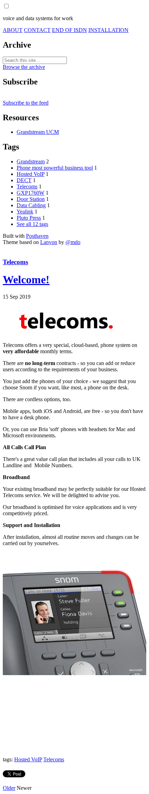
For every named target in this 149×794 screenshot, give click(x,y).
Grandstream (31, 161)
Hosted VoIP (30, 174)
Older (9, 788)
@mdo (72, 242)
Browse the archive (24, 67)
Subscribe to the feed (26, 103)
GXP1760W (30, 193)
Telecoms (27, 186)
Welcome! (26, 279)
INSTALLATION (108, 30)
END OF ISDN (69, 30)
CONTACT (37, 30)
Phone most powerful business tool (55, 168)
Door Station (31, 199)
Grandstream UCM (38, 132)
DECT (24, 180)
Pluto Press (29, 218)
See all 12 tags (32, 224)
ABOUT (13, 30)
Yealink (25, 211)
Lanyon (48, 242)
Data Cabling (31, 205)
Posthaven (37, 236)
